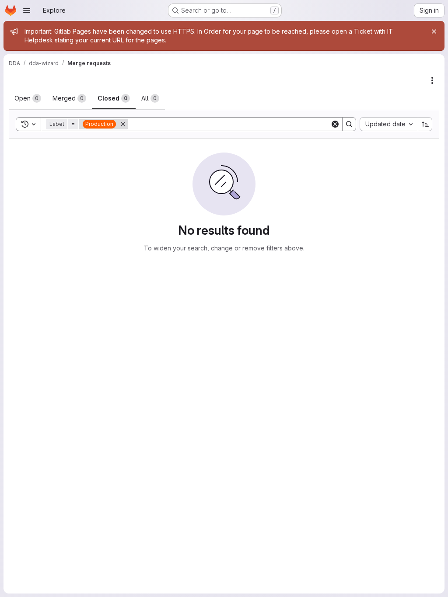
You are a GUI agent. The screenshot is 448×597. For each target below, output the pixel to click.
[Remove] (123, 124)
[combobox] (389, 124)
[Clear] (335, 124)
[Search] (349, 124)
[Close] (434, 31)
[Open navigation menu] (27, 10)
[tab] (28, 98)
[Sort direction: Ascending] (425, 124)
